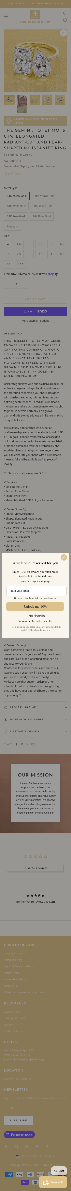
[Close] (64, 557)
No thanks (36, 616)
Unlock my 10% (35, 606)
